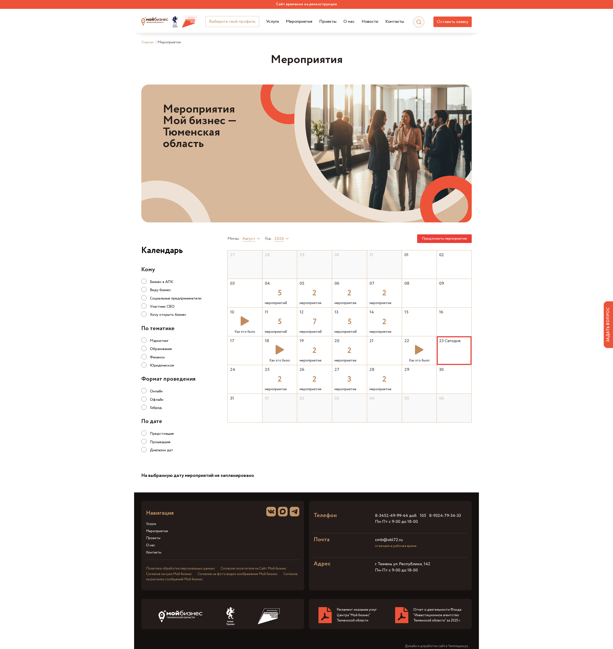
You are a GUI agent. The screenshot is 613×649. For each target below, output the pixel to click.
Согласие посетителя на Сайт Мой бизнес (253, 568)
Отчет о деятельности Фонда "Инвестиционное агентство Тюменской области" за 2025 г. (437, 615)
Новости (370, 22)
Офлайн (156, 399)
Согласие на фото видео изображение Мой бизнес (238, 574)
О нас (349, 22)
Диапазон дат (161, 450)
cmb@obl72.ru (389, 540)
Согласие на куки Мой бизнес (169, 574)
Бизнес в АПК (161, 282)
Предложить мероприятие (444, 238)
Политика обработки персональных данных (180, 568)
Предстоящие (162, 433)
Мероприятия (299, 22)
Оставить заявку (452, 22)
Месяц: (233, 238)
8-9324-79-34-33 (445, 516)
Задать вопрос (608, 324)
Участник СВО (162, 306)
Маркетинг (159, 341)
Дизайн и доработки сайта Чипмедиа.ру (436, 646)
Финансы (157, 357)
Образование (161, 349)
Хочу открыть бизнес (168, 314)
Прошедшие (160, 442)
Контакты (394, 22)
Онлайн (156, 391)
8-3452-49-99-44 (391, 516)
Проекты (327, 22)
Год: (268, 238)
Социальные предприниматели (175, 298)
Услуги (272, 22)
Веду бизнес (160, 290)
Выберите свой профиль (232, 21)
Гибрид (156, 408)
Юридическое (162, 365)
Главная (147, 42)
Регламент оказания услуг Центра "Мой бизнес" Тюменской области (357, 615)
